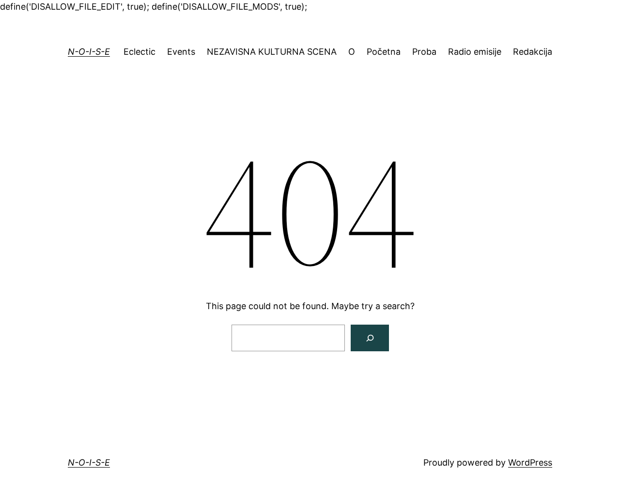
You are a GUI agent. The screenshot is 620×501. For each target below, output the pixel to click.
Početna (384, 52)
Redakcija (532, 52)
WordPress (530, 462)
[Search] (370, 338)
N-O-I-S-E (89, 52)
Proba (424, 52)
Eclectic (139, 52)
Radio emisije (474, 52)
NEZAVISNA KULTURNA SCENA (272, 52)
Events (181, 52)
